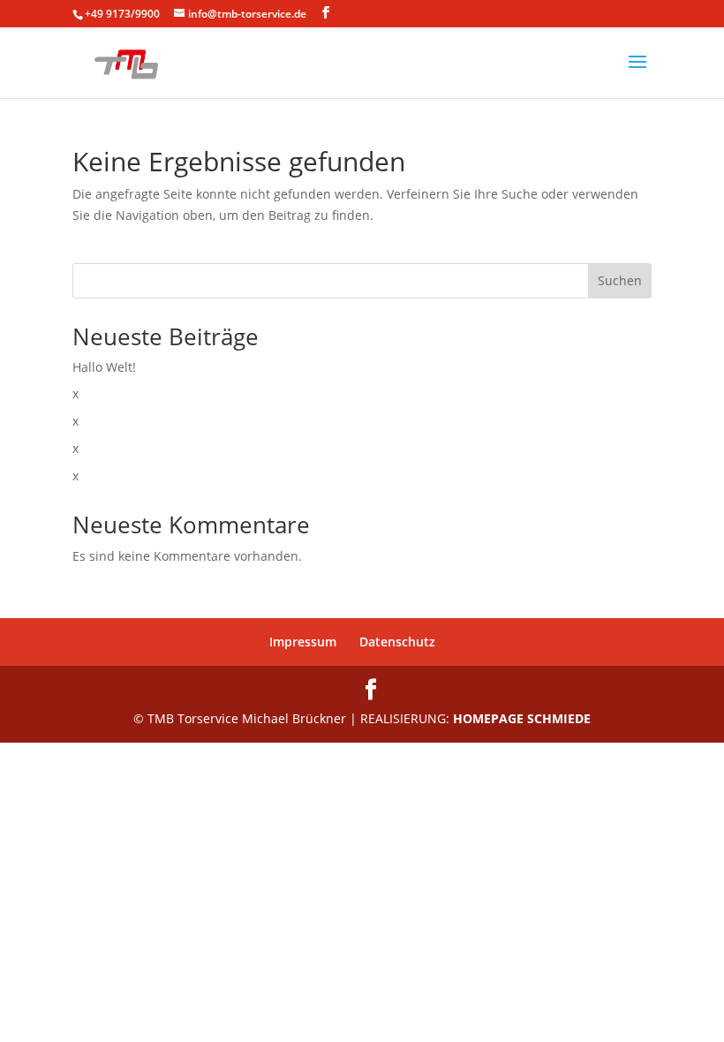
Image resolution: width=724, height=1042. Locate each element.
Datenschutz (397, 641)
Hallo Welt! (104, 367)
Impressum (302, 641)
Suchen (620, 280)
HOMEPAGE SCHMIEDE (522, 718)
